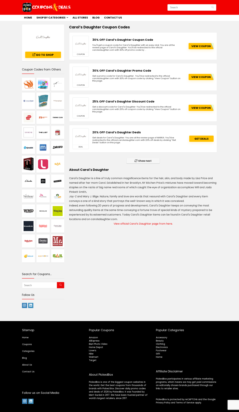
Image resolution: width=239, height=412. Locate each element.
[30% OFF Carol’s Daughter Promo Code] (81, 75)
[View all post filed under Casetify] (57, 181)
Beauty (160, 340)
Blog (96, 17)
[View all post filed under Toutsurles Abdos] (43, 100)
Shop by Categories (51, 17)
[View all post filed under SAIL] (57, 256)
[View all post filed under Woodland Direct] (28, 84)
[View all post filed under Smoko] (57, 147)
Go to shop (44, 55)
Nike (91, 353)
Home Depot (96, 347)
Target (92, 360)
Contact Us (113, 17)
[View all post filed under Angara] (57, 226)
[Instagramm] (24, 305)
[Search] (212, 7)
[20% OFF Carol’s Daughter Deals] (81, 136)
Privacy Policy (163, 402)
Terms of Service (185, 402)
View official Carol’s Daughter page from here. (143, 224)
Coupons (27, 344)
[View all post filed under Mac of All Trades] (43, 147)
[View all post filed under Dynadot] (28, 147)
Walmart (93, 357)
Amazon (93, 337)
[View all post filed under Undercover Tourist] (57, 196)
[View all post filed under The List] (43, 132)
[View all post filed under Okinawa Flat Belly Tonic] (57, 132)
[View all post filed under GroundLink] (28, 226)
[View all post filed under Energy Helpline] (28, 256)
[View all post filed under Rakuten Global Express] (28, 241)
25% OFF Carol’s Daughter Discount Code (123, 101)
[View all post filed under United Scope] (28, 100)
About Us (27, 364)
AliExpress (94, 340)
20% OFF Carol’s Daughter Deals (116, 132)
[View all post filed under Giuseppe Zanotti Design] (57, 84)
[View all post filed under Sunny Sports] (43, 256)
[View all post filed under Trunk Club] (57, 117)
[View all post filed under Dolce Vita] (43, 181)
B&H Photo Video (98, 344)
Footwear (161, 350)
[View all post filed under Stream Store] (43, 84)
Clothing (160, 344)
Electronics (162, 347)
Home (28, 17)
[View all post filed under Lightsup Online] (43, 164)
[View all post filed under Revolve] (43, 211)
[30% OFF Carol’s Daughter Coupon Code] (81, 44)
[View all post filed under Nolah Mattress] (57, 164)
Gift (158, 353)
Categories (28, 351)
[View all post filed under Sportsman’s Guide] (43, 117)
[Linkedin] (30, 305)
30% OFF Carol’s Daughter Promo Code (121, 71)
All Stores (80, 17)
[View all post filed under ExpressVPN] (28, 117)
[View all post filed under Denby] (43, 241)
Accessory (161, 337)
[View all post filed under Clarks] (28, 181)
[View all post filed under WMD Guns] (28, 211)
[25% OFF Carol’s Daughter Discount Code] (81, 106)
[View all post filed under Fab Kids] (43, 226)
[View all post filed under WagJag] (57, 211)
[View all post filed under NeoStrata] (28, 196)
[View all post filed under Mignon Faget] (57, 241)
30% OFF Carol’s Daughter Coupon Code (122, 40)
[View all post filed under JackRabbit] (43, 196)
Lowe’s (92, 350)
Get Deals (201, 139)
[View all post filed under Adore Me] (28, 132)
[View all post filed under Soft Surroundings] (57, 100)
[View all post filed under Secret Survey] (28, 164)
